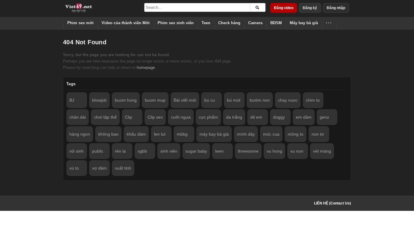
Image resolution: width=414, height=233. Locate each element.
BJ (71, 100)
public (97, 151)
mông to (295, 134)
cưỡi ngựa (181, 117)
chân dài (77, 117)
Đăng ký (310, 8)
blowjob (99, 100)
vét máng (322, 151)
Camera (255, 23)
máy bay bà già (214, 134)
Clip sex (155, 117)
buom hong (126, 100)
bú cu (209, 100)
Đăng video (283, 8)
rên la (120, 151)
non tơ (318, 134)
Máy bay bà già (304, 23)
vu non (296, 151)
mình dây (246, 134)
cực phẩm (208, 117)
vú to (74, 168)
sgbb (142, 151)
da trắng (234, 117)
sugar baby (196, 151)
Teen (206, 23)
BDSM (276, 23)
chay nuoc (288, 100)
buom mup (155, 100)
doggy (279, 117)
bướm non (260, 100)
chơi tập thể (105, 117)
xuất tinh (123, 168)
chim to (313, 100)
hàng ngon (79, 134)
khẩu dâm (136, 134)
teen (219, 151)
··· (329, 22)
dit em (256, 117)
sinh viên (168, 151)
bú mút (233, 100)
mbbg (182, 134)
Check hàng (229, 23)
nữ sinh (76, 151)
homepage (146, 67)
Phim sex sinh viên (176, 23)
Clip (128, 117)
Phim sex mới (80, 23)
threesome (248, 151)
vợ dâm (99, 168)
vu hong (274, 151)
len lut (159, 134)
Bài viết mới (185, 100)
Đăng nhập (336, 8)
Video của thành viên (126, 23)
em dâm (304, 117)
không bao (108, 134)
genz (324, 117)
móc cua (271, 134)
